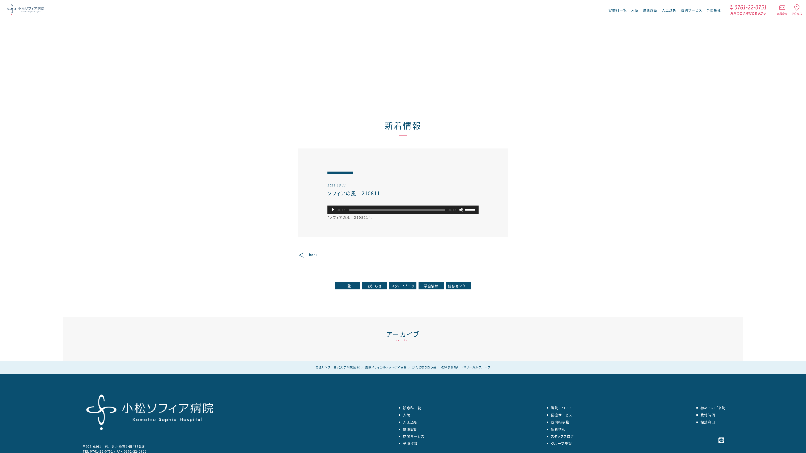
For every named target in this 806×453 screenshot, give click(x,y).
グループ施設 (561, 443)
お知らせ (375, 285)
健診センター (458, 285)
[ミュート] (461, 210)
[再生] (333, 210)
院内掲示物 (560, 421)
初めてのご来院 (712, 407)
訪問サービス (691, 10)
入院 (635, 10)
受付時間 (707, 414)
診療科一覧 (412, 407)
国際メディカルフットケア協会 (386, 367)
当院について (561, 407)
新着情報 (403, 125)
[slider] (470, 209)
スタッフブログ (402, 285)
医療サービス (561, 414)
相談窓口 (707, 421)
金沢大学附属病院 (347, 367)
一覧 (347, 285)
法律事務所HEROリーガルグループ (466, 367)
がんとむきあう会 (424, 367)
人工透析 (669, 10)
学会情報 (431, 285)
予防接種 (713, 10)
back (313, 254)
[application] (403, 210)
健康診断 (650, 10)
